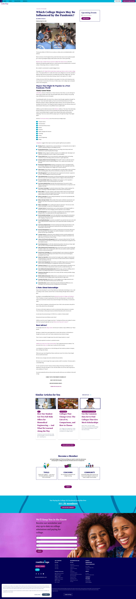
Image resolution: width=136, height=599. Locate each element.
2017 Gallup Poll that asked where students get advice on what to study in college (59, 71)
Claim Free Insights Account (129, 1)
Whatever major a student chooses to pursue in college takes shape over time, (51, 61)
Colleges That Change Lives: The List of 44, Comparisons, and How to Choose (67, 420)
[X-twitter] (38, 574)
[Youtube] (43, 574)
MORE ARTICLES (85, 394)
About (87, 571)
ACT (39, 411)
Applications (63, 411)
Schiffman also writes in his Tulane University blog (46, 343)
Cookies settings (37, 594)
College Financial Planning (88, 411)
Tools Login (117, 1)
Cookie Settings (68, 594)
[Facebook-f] (36, 574)
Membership (89, 562)
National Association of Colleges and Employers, (64, 296)
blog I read (46, 345)
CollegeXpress (39, 142)
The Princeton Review (44, 118)
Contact (88, 577)
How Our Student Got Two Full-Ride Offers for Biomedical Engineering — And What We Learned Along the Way (45, 422)
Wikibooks (57, 109)
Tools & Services (90, 564)
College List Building (41, 8)
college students (49, 327)
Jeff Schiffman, (39, 92)
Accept (46, 594)
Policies (88, 578)
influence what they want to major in (60, 322)
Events (87, 560)
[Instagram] (41, 574)
